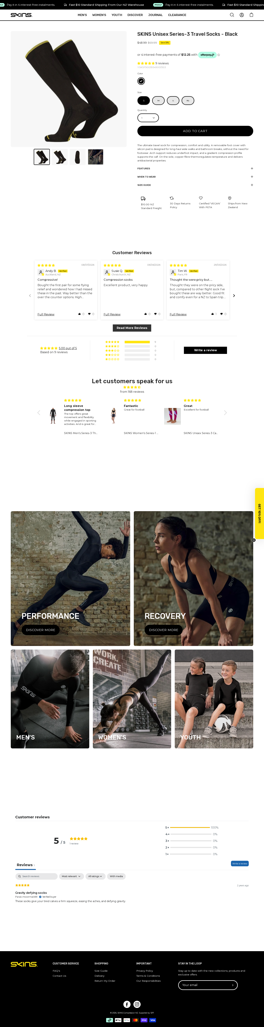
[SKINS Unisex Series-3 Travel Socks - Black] (42, 157)
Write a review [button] (205, 350)
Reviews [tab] (25, 865)
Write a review (239, 863)
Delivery (99, 975)
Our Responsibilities (148, 980)
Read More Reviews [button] (132, 328)
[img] (46, 265)
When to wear (146, 176)
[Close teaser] (254, 540)
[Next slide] (234, 296)
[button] (146, 63)
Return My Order (104, 980)
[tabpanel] (132, 896)
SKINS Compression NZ (127, 1013)
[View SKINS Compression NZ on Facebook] (127, 1004)
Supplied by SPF (146, 1013)
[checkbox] (116, 876)
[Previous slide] (30, 296)
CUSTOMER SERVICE (66, 963)
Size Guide (144, 185)
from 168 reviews (132, 391)
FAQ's (56, 970)
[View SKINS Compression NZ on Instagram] (137, 1004)
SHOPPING (101, 963)
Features (143, 168)
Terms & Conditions (148, 975)
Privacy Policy (144, 970)
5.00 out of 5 (68, 348)
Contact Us (59, 975)
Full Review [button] (46, 314)
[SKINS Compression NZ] (21, 15)
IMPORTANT (144, 963)
